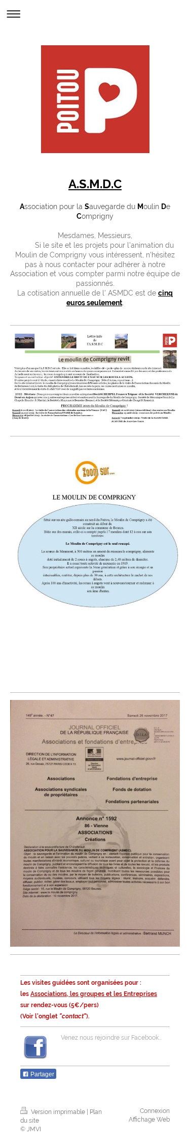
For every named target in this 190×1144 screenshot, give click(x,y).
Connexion (155, 1110)
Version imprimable (58, 1112)
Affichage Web (149, 1119)
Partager (41, 1074)
